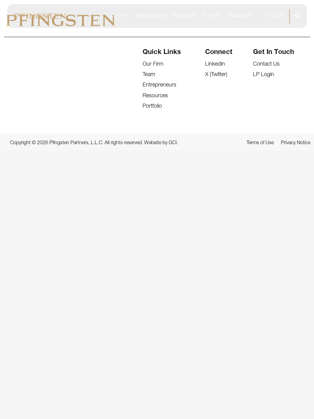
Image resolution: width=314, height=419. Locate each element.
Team (149, 75)
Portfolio (211, 15)
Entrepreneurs (151, 15)
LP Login (274, 15)
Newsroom (239, 15)
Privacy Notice (295, 143)
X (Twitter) (216, 75)
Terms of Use (260, 143)
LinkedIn (215, 64)
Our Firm (119, 15)
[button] (297, 16)
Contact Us (266, 64)
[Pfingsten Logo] (40, 16)
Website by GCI (160, 143)
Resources (184, 15)
